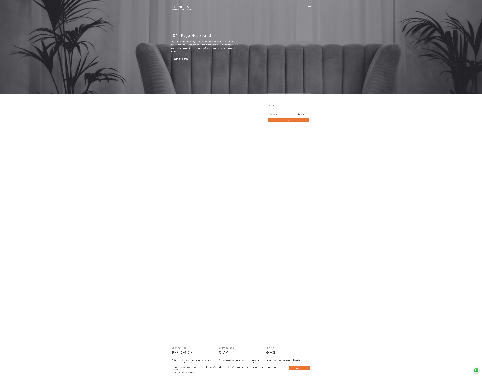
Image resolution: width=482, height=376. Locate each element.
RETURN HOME (181, 59)
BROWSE (300, 368)
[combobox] (281, 114)
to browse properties (185, 372)
